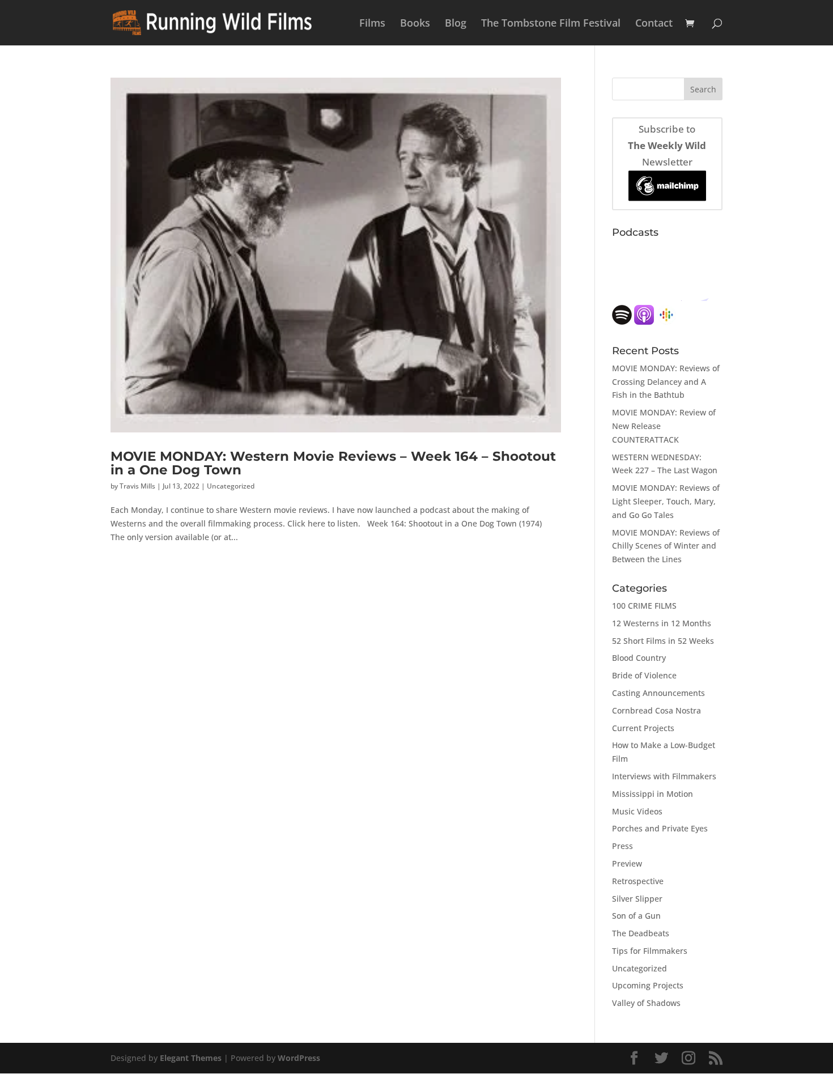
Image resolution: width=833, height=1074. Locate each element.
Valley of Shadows (646, 1002)
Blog (455, 24)
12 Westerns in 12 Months (661, 623)
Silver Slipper (637, 898)
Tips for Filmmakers (649, 950)
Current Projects (643, 728)
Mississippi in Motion (652, 793)
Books (415, 24)
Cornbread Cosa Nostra (656, 710)
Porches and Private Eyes (660, 828)
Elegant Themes (191, 1057)
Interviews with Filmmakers (664, 776)
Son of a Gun (636, 915)
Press (622, 845)
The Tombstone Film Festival (550, 24)
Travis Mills (137, 486)
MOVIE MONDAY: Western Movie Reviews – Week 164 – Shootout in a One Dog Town (333, 462)
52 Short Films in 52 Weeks (663, 640)
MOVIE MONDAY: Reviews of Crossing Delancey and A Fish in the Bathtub (666, 382)
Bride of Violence (644, 675)
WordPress (299, 1057)
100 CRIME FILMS (644, 605)
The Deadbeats (640, 933)
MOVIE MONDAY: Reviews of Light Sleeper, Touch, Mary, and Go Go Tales (666, 501)
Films (372, 24)
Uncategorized (230, 486)
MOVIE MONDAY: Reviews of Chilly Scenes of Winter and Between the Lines (666, 546)
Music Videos (637, 811)
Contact (654, 24)
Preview (627, 863)
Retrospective (638, 881)
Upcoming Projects (647, 985)
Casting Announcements (658, 692)
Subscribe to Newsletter (667, 145)
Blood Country (639, 657)
